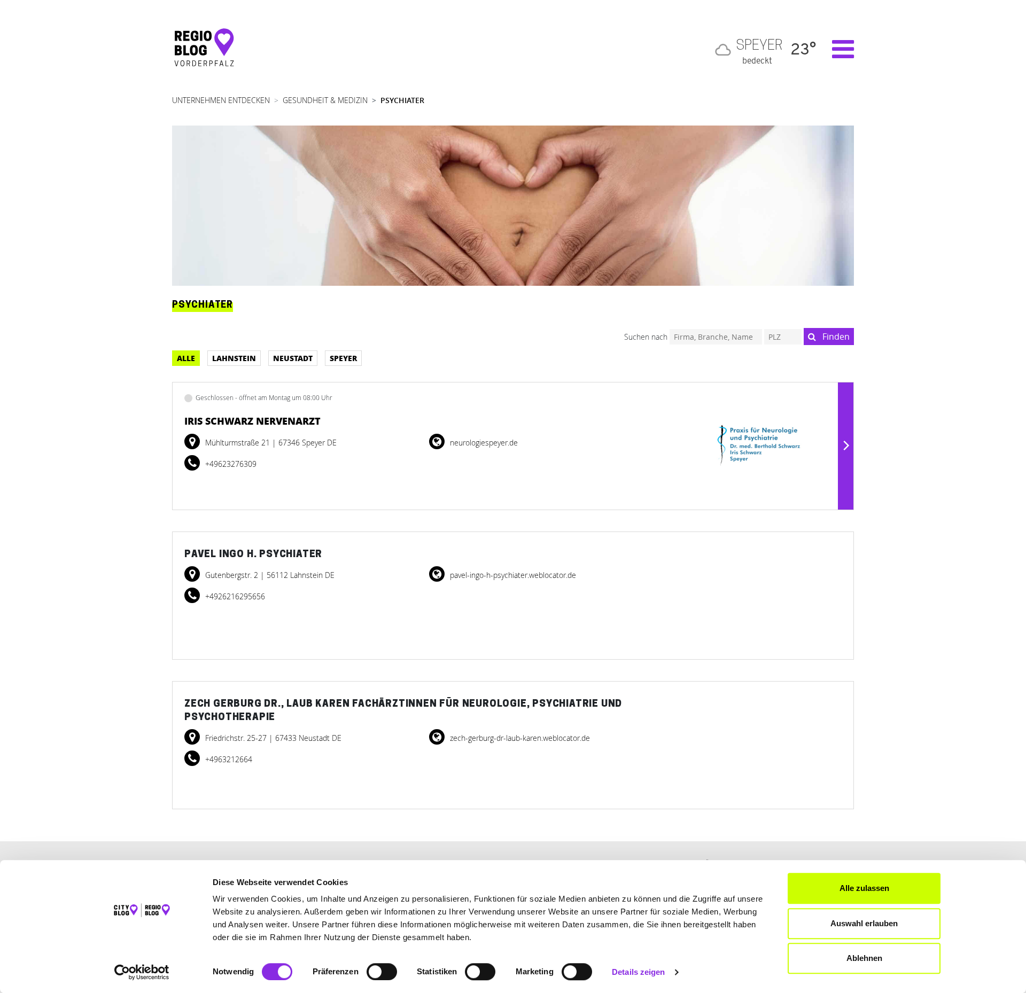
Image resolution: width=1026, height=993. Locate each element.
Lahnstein (234, 358)
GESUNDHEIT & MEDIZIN (325, 100)
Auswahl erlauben (864, 923)
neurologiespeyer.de (483, 442)
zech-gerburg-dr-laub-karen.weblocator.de (519, 738)
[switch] (382, 971)
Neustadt (293, 358)
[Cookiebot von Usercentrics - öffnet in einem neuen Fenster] (142, 972)
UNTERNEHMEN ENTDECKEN (221, 100)
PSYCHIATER (402, 100)
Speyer (343, 358)
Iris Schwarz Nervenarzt (252, 421)
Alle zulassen (864, 888)
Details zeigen (638, 971)
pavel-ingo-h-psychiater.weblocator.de (512, 575)
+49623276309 (229, 464)
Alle (186, 358)
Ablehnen (864, 958)
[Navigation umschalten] (837, 49)
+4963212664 (227, 759)
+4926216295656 (234, 596)
